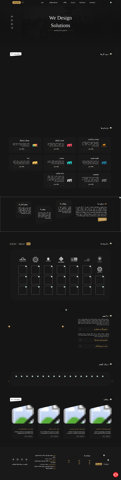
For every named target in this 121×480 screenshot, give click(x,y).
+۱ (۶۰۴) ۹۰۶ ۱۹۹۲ (44, 464)
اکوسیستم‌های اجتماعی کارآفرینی (103, 429)
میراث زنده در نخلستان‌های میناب (25, 429)
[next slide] (9, 381)
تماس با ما (16, 2)
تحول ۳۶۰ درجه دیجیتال (54, 429)
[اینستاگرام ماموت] (12, 24)
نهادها (28, 244)
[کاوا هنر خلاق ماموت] (106, 2)
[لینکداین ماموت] (12, 16)
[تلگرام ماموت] (12, 28)
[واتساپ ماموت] (12, 20)
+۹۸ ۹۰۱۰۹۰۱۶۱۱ (48, 459)
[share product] (63, 326)
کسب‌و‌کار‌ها (21, 244)
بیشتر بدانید (102, 219)
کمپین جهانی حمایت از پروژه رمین (77, 429)
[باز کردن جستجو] (22, 2)
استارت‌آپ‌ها (13, 244)
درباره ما (106, 464)
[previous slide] (112, 381)
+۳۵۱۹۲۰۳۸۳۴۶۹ (49, 468)
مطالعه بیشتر (91, 148)
